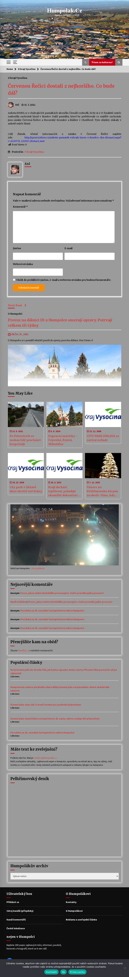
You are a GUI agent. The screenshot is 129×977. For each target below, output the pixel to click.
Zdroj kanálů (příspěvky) (20, 910)
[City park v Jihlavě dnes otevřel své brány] (26, 465)
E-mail (68, 248)
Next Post (15, 305)
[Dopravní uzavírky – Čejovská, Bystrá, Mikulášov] (64, 414)
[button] (85, 62)
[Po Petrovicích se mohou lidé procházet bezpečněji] (26, 414)
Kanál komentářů (16, 919)
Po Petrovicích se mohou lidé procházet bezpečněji (25, 440)
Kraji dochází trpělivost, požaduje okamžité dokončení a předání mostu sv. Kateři (64, 491)
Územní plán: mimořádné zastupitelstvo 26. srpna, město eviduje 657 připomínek (55, 718)
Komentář (20, 206)
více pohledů (38, 568)
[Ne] (124, 968)
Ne (63, 972)
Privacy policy (77, 972)
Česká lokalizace (16, 928)
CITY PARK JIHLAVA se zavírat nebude (103, 438)
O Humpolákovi (74, 910)
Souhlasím (51, 972)
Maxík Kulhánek (19, 601)
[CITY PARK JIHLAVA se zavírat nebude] (103, 414)
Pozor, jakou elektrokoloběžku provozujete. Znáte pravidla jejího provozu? (62, 593)
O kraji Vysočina (17, 77)
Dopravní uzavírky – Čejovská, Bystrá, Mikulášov (63, 440)
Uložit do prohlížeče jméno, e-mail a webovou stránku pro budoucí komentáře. (63, 279)
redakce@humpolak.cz (45, 757)
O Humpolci (15, 313)
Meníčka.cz (23, 650)
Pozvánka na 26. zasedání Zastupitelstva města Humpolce (52, 610)
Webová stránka (23, 264)
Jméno (17, 248)
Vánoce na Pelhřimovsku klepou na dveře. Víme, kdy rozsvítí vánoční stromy (102, 491)
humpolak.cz (64, 10)
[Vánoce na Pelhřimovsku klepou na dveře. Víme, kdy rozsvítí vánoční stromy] (103, 465)
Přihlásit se (13, 902)
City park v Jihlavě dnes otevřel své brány (26, 489)
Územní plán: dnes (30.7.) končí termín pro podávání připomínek (45, 704)
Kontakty (71, 902)
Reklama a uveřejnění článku (81, 919)
